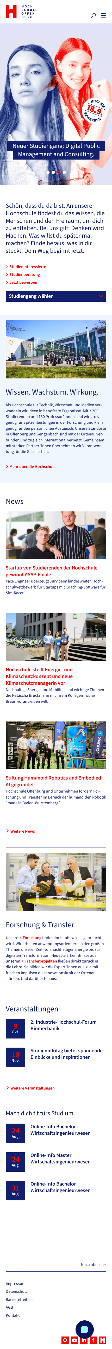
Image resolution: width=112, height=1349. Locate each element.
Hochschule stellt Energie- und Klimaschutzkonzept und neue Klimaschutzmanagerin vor (39, 676)
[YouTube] (74, 1340)
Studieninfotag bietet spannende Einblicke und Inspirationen (66, 1054)
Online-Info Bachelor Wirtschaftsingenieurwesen (60, 1130)
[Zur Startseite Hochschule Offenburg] (29, 11)
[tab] (47, 172)
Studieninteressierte (27, 267)
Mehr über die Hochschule (32, 467)
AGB (9, 1307)
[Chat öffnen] (85, 1329)
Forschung (32, 938)
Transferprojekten (41, 961)
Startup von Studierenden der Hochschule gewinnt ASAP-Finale (51, 571)
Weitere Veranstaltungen (32, 1088)
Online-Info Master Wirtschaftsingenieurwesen (60, 1159)
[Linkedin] (84, 1340)
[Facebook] (93, 1340)
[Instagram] (65, 1340)
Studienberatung (24, 274)
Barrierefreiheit (19, 1299)
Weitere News (22, 831)
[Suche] (93, 15)
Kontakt (13, 1315)
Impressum (16, 1284)
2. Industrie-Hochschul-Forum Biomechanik (63, 1025)
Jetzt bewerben (23, 282)
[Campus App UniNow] (102, 1340)
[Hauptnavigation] (103, 15)
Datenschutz (17, 1291)
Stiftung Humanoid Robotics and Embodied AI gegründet (53, 781)
